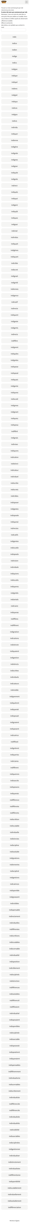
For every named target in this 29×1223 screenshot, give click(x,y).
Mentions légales (14, 1221)
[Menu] (26, 2)
